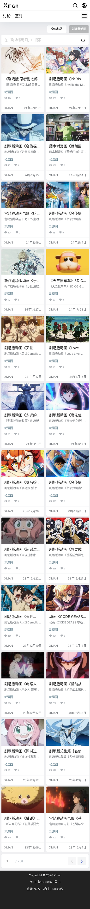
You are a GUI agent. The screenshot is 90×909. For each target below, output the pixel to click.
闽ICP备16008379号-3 (45, 882)
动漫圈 (8, 92)
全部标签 (57, 29)
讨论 (7, 15)
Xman (57, 875)
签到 (19, 15)
